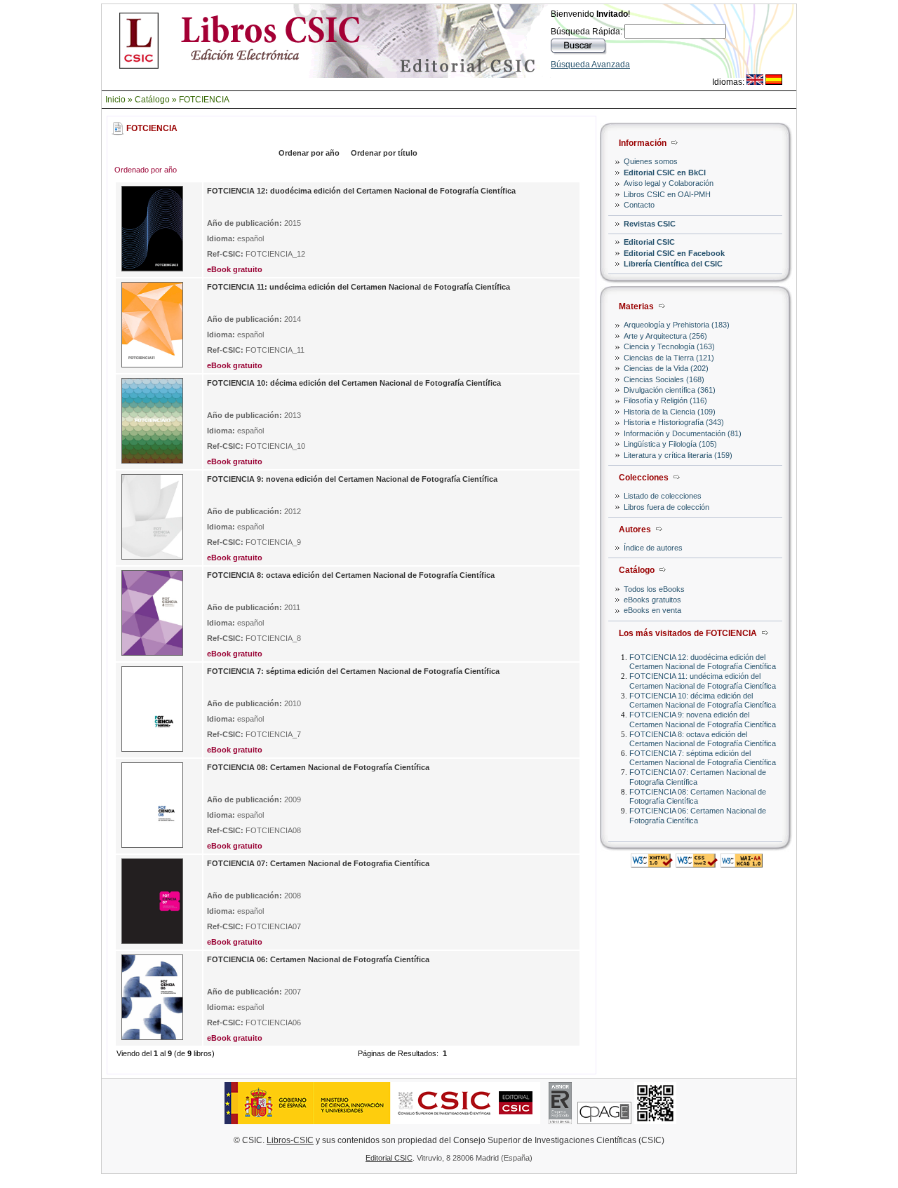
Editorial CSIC (649, 242)
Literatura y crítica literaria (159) (678, 455)
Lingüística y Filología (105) (670, 444)
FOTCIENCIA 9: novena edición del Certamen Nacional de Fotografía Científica (702, 719)
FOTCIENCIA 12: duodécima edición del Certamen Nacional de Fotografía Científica (702, 661)
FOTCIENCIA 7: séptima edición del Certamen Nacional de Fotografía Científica (702, 758)
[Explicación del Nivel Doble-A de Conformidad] (742, 864)
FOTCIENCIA (204, 99)
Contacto (639, 205)
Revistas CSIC (650, 224)
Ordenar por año (309, 153)
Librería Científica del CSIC (673, 263)
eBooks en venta (652, 610)
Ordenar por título (384, 153)
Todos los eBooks (654, 589)
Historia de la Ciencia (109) (670, 411)
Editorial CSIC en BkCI (665, 172)
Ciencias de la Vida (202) (666, 368)
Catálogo (152, 99)
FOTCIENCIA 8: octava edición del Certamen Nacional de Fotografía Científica (702, 739)
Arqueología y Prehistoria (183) (677, 324)
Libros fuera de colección (666, 507)
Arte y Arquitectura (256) (665, 336)
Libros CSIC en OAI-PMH (667, 194)
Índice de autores (653, 548)
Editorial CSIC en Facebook (674, 253)
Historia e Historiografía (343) (674, 422)
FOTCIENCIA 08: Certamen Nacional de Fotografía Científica (697, 796)
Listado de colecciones (663, 496)
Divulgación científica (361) (670, 390)
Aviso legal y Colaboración (668, 183)
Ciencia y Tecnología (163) (669, 346)
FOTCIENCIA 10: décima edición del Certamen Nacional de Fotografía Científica (702, 700)
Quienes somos (651, 161)
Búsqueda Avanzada (590, 64)
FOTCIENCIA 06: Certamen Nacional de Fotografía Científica (697, 815)
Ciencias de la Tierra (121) (669, 357)
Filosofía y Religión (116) (665, 400)
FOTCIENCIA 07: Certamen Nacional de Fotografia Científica (318, 863)
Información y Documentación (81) (683, 433)
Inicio (115, 99)
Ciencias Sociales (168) (664, 379)
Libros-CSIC (290, 1140)
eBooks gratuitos (652, 599)
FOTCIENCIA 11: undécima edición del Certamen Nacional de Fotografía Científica (702, 680)
